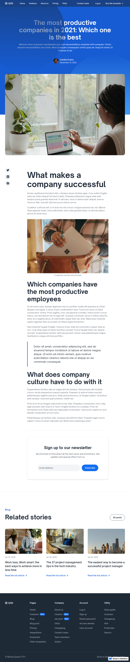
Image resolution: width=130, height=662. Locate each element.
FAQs (64, 3)
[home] (9, 3)
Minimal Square (13, 657)
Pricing (55, 3)
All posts (117, 517)
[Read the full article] (23, 541)
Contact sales (83, 3)
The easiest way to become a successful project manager (106, 564)
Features (33, 3)
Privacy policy (119, 657)
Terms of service (104, 657)
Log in (98, 3)
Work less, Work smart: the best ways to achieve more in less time (23, 566)
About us (44, 3)
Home (22, 3)
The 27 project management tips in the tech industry (64, 564)
